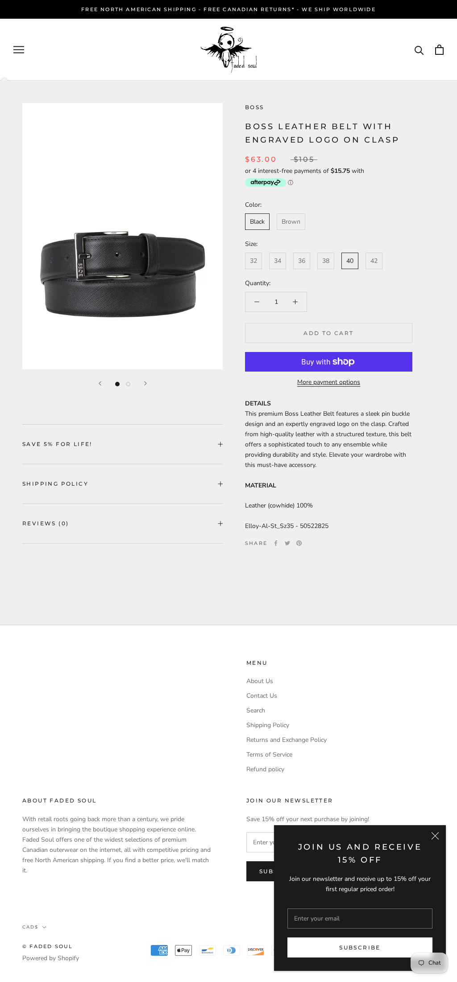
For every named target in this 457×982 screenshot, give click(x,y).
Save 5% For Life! (57, 444)
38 (325, 261)
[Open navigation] (18, 49)
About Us (259, 681)
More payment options (328, 382)
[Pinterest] (299, 543)
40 (349, 261)
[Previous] (100, 383)
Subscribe (360, 947)
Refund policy (265, 769)
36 (301, 261)
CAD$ (30, 927)
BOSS (254, 107)
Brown (291, 221)
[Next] (145, 383)
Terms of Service (269, 754)
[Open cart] (439, 50)
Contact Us (261, 695)
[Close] (435, 836)
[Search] (419, 49)
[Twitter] (287, 543)
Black (257, 221)
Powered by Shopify (50, 958)
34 (277, 261)
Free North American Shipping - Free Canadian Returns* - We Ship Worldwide (228, 9)
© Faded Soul (47, 946)
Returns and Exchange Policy (286, 740)
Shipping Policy (55, 483)
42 (374, 261)
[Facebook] (275, 543)
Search (255, 710)
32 (253, 261)
